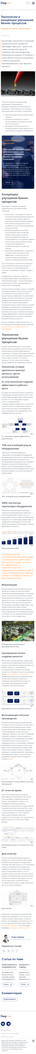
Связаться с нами (7, 1037)
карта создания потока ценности (17, 674)
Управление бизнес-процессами (15, 28)
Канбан (10, 759)
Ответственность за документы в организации (9, 966)
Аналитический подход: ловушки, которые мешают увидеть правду (26, 966)
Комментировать (10, 999)
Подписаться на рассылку (10, 1033)
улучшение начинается (10, 925)
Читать (7, 182)
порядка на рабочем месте (20, 928)
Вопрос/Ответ (6, 1030)
